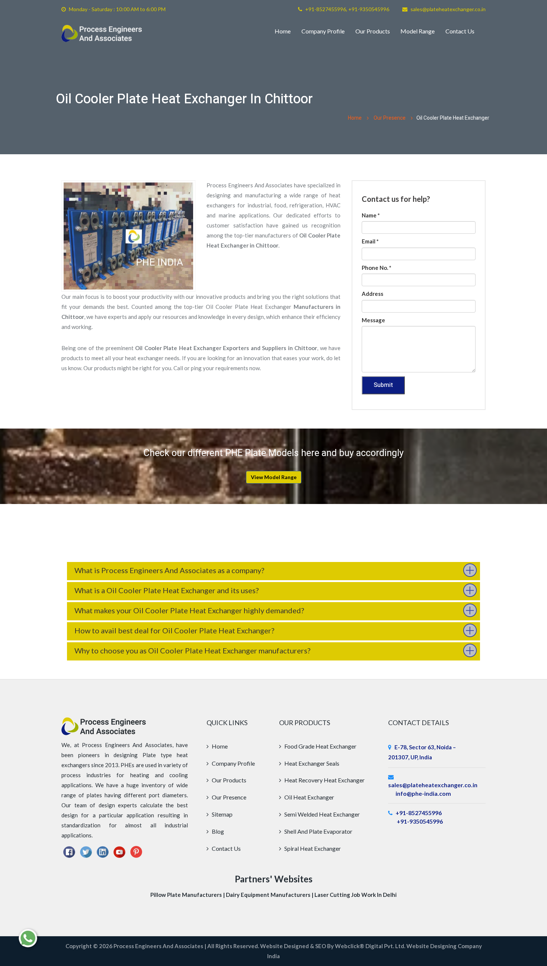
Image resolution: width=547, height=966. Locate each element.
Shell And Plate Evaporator (317, 831)
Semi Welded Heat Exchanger (321, 814)
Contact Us (459, 31)
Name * (371, 215)
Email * (370, 241)
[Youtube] (119, 851)
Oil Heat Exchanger (308, 797)
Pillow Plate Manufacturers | (188, 894)
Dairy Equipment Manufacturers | (270, 894)
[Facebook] (69, 851)
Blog (217, 831)
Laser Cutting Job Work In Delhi (355, 894)
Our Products (372, 31)
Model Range (417, 31)
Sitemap (222, 814)
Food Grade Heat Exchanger (319, 746)
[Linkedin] (103, 851)
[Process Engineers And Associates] (101, 33)
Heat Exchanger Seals (311, 763)
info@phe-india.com (423, 793)
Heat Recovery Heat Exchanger (324, 780)
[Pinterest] (136, 851)
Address (372, 293)
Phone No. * (376, 267)
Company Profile (323, 31)
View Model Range (274, 477)
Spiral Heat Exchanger (312, 848)
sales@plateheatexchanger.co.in (448, 9)
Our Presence (390, 118)
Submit (383, 385)
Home (283, 31)
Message (373, 320)
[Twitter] (86, 851)
